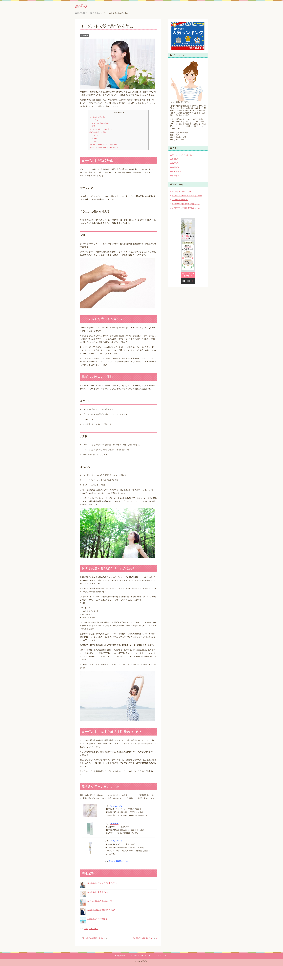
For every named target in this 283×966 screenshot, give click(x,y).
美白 (86, 929)
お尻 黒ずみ (176, 171)
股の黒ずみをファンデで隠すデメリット (103, 883)
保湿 (93, 126)
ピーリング (96, 120)
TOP (82, 13)
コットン (95, 135)
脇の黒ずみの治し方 (180, 200)
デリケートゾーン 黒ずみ (182, 155)
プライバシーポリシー (141, 956)
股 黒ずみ (84, 35)
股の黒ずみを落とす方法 (97, 919)
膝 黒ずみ (175, 167)
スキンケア (93, 929)
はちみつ (95, 141)
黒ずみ (81, 6)
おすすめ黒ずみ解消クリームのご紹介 (103, 144)
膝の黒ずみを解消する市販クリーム (186, 204)
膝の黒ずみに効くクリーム (182, 191)
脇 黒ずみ (175, 163)
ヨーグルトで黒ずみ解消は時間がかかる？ (105, 147)
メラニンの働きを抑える (101, 123)
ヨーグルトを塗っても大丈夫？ (101, 129)
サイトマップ (163, 956)
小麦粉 (94, 138)
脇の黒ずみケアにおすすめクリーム (186, 208)
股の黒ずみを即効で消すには (94, 938)
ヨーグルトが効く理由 (97, 117)
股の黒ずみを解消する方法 (143, 938)
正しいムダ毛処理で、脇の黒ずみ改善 (187, 196)
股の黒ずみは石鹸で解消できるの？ (101, 910)
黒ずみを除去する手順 (97, 132)
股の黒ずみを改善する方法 (98, 892)
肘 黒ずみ (175, 175)
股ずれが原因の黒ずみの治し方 (99, 901)
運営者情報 (120, 956)
